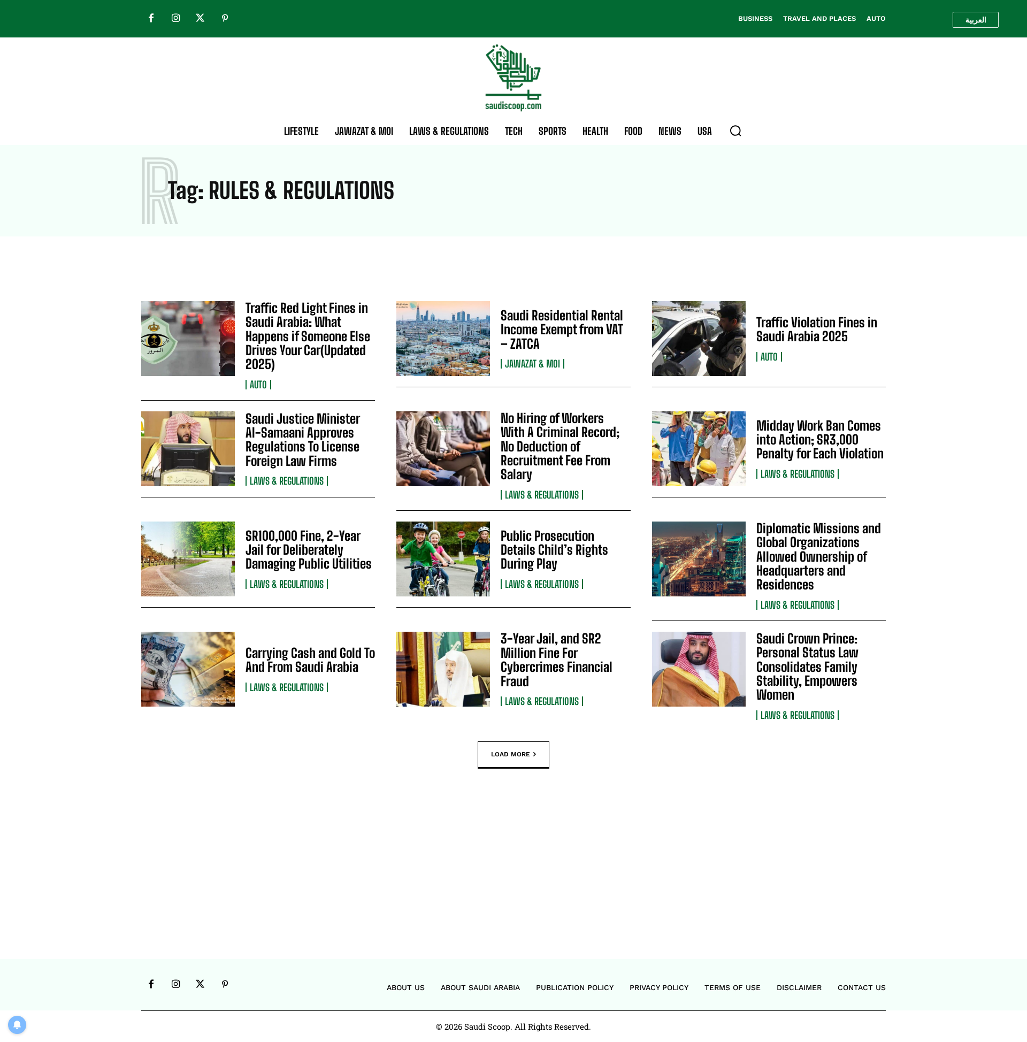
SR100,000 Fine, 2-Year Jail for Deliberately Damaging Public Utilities (309, 550)
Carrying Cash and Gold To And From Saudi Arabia (310, 660)
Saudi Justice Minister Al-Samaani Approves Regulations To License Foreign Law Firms (303, 440)
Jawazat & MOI (532, 364)
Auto (258, 384)
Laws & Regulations (287, 481)
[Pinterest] (224, 18)
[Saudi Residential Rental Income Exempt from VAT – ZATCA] (443, 338)
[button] (735, 130)
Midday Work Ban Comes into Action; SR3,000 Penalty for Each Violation (820, 440)
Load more (510, 753)
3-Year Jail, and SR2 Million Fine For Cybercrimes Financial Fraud (556, 659)
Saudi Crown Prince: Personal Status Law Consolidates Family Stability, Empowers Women (807, 667)
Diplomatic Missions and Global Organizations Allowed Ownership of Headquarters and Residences (818, 556)
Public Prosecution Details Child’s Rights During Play (554, 550)
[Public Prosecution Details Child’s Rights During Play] (443, 559)
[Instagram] (175, 18)
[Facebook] (150, 18)
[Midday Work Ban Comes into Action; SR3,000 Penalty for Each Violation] (699, 448)
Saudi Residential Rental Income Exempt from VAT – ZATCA (562, 329)
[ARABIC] (976, 20)
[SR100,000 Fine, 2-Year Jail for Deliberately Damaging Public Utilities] (188, 559)
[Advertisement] (513, 880)
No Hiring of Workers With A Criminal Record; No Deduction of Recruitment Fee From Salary (560, 446)
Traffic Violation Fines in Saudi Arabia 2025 (816, 329)
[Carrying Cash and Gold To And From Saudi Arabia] (188, 669)
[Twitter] (200, 18)
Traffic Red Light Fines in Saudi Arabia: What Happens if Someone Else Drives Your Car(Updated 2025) (308, 336)
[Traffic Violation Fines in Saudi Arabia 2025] (699, 338)
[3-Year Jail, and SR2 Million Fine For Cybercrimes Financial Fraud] (443, 669)
